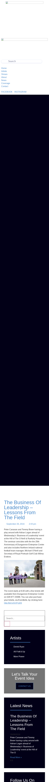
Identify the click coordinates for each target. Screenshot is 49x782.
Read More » (16, 757)
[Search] (7, 623)
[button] (6, 613)
